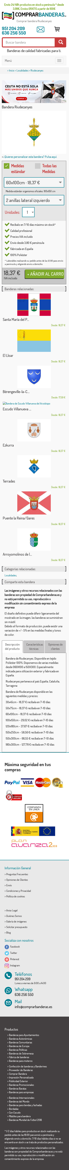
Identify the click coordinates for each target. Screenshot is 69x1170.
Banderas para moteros (20, 1060)
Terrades (9, 481)
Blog (8, 932)
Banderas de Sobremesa (21, 1053)
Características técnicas (34, 647)
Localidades (22, 70)
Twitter (13, 952)
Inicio (11, 70)
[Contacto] (40, 29)
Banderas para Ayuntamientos (24, 1035)
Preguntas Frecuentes (17, 874)
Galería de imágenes (16, 921)
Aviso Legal (11, 910)
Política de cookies (15, 896)
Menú (8, 61)
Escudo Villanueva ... (17, 408)
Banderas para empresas (21, 1092)
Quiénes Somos (14, 915)
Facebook (14, 946)
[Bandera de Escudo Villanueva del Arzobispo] (34, 403)
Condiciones (12, 890)
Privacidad (26, 890)
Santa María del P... (16, 319)
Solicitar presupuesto (16, 927)
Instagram (14, 965)
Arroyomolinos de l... (17, 554)
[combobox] (34, 182)
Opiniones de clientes (55, 647)
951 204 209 (13, 28)
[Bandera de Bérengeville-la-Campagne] (34, 377)
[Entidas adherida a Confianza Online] (34, 813)
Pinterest (14, 959)
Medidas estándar (18, 168)
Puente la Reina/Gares (19, 518)
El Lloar (8, 355)
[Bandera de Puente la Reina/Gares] (34, 502)
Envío (9, 885)
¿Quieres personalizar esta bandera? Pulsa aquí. (30, 157)
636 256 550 (14, 33)
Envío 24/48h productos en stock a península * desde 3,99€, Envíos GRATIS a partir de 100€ (34, 7)
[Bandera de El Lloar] (34, 341)
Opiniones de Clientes (17, 879)
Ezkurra (8, 445)
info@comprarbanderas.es (33, 1006)
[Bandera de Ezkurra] (34, 430)
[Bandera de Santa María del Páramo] (34, 305)
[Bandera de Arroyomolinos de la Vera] (34, 539)
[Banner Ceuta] (34, 91)
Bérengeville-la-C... (16, 391)
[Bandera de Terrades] (34, 466)
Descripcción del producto (12, 647)
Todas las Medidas (49, 168)
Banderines (41, 1066)
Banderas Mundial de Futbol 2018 (25, 1119)
